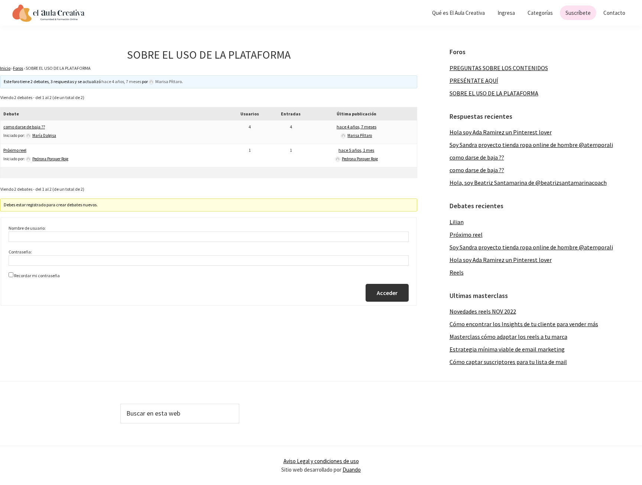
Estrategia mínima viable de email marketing (507, 349)
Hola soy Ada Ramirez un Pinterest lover (501, 132)
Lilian (457, 222)
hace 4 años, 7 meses (121, 81)
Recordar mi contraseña (37, 275)
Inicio (5, 68)
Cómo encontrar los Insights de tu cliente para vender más (524, 324)
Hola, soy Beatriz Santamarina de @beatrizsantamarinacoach (528, 182)
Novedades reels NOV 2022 (483, 311)
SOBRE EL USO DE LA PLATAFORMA (494, 93)
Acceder (387, 292)
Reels (457, 272)
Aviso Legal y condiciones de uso (321, 461)
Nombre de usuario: (27, 228)
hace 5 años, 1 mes (356, 150)
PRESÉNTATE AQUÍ (474, 80)
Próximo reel (14, 150)
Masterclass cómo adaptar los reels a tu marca (508, 336)
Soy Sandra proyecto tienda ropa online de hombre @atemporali (531, 144)
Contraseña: (20, 252)
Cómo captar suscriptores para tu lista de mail (508, 362)
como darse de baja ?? (24, 127)
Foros (18, 68)
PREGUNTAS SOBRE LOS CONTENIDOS (499, 68)
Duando (352, 469)
